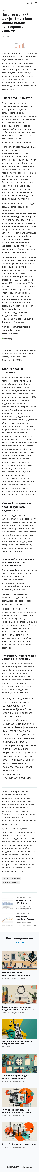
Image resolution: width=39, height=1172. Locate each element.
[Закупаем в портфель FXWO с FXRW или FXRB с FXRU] (8, 919)
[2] (16, 312)
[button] (27, 3)
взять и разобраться (10, 883)
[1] (28, 169)
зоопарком (11, 394)
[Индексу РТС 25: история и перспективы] (8, 903)
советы (5, 10)
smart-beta (16, 878)
